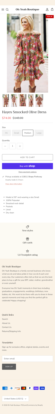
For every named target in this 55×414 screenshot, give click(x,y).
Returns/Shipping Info (11, 331)
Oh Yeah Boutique (14, 405)
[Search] (8, 9)
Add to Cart (27, 157)
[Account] (46, 9)
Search (5, 319)
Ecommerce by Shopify (35, 405)
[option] (27, 53)
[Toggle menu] (3, 9)
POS (22, 405)
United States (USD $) (13, 398)
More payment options (28, 172)
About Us (6, 323)
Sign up (9, 366)
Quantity (6, 140)
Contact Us (6, 327)
